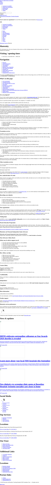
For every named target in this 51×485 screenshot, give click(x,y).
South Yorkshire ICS (6, 479)
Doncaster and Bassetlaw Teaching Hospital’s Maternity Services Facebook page (19, 300)
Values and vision (5, 443)
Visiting (4, 10)
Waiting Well (38, 213)
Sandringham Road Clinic (7, 471)
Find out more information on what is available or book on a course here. (14, 229)
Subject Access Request (7, 460)
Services (6, 43)
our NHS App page (41, 211)
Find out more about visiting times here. (8, 220)
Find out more (39, 19)
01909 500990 (14, 437)
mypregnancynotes (22, 191)
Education (4, 35)
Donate (3, 38)
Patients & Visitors (6, 34)
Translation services (6, 82)
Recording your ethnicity (7, 85)
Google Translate (24, 172)
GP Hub (4, 477)
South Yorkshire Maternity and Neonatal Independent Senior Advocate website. (27, 295)
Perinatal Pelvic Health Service (8, 72)
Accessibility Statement (7, 454)
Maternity (4, 62)
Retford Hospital (5, 470)
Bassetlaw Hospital (6, 466)
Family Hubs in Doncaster (7, 70)
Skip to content (3, 0)
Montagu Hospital (6, 469)
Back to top (2, 484)
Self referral (4, 84)
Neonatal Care (5, 69)
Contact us (4, 455)
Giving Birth (4, 66)
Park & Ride (4, 9)
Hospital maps (5, 8)
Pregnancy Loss (5, 71)
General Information (6, 63)
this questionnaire (11, 104)
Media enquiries (5, 459)
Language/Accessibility (7, 6)
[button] (25, 1)
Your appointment (6, 33)
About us (4, 32)
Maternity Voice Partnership (7, 67)
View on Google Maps (4, 429)
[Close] (1, 22)
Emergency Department (7, 417)
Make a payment (5, 457)
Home (3, 31)
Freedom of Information (7, 456)
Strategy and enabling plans (7, 445)
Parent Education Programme (8, 89)
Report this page (27, 315)
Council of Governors (6, 447)
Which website (40, 306)
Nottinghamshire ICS (6, 480)
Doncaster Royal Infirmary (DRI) (9, 468)
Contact (4, 41)
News (3, 39)
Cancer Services (5, 420)
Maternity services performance (8, 92)
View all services (5, 421)
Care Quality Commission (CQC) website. (39, 307)
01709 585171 (14, 429)
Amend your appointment (7, 7)
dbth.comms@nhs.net (15, 173)
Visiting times (5, 87)
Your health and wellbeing (7, 68)
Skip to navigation (9, 0)
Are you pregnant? (6, 81)
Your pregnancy (5, 64)
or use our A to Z (3, 15)
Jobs (3, 37)
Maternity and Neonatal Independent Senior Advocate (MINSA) (15, 90)
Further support (5, 91)
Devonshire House (6, 467)
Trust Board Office (6, 448)
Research (4, 36)
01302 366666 (14, 433)
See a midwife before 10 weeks (8, 83)
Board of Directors (6, 446)
